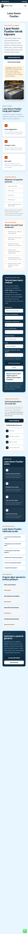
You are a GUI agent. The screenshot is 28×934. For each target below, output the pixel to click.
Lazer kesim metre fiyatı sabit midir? (12, 537)
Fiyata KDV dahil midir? (11, 567)
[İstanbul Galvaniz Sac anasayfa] (6, 5)
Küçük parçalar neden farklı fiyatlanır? (12, 551)
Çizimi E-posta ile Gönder (14, 62)
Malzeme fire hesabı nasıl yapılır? (14, 557)
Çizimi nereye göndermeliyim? (13, 562)
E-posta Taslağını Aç (14, 420)
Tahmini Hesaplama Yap (14, 57)
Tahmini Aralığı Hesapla (14, 363)
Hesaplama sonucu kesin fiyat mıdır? (12, 544)
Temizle (14, 367)
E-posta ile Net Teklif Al (14, 657)
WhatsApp (24, 1)
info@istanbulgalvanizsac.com (14, 425)
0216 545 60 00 (5, 1)
